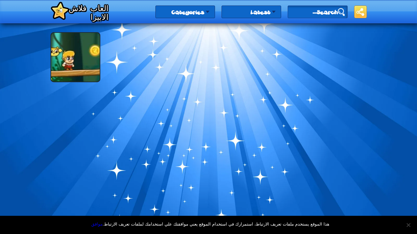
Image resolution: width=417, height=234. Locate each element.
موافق (97, 224)
